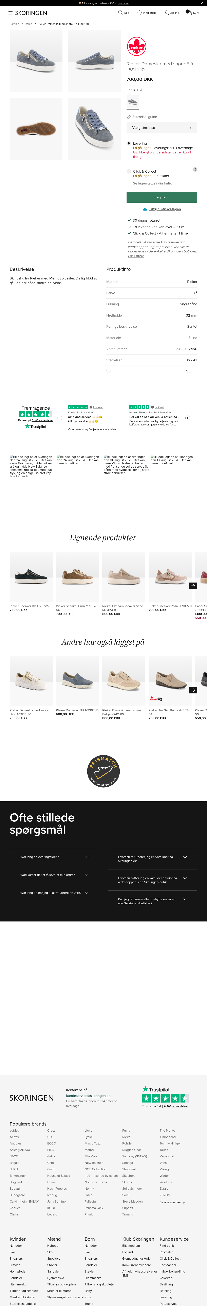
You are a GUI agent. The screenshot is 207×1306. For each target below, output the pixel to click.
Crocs (51, 1130)
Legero (52, 1214)
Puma (126, 1130)
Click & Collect (170, 1258)
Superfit (127, 1208)
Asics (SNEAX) (20, 1150)
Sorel (126, 1195)
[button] (33, 483)
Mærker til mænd (59, 1291)
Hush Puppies (57, 1188)
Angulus (15, 1143)
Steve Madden (132, 1201)
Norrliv (89, 1188)
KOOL (51, 1208)
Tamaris (127, 1214)
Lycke (89, 1137)
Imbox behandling (172, 1271)
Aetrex (14, 1137)
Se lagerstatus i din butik (152, 183)
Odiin (88, 1195)
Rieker (126, 1137)
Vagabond (167, 1156)
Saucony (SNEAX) (134, 1156)
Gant (50, 1163)
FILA (50, 1150)
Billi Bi (14, 1169)
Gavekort (166, 1278)
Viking (164, 1169)
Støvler (15, 1265)
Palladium (91, 1201)
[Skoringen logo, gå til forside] (31, 13)
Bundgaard (17, 1195)
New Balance (94, 1163)
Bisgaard (16, 1182)
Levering (166, 1297)
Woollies (166, 1182)
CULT (51, 1137)
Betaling (165, 1291)
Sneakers (16, 1258)
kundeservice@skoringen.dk (88, 1095)
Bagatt (14, 1163)
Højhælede (17, 1271)
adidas (14, 1130)
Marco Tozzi (93, 1143)
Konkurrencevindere (136, 1265)
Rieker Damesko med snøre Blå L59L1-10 (63, 24)
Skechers (128, 1176)
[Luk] (202, 3)
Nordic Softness (96, 1182)
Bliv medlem (131, 1245)
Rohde (127, 1143)
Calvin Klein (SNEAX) (24, 1201)
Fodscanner (168, 1265)
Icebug (52, 1195)
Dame (28, 24)
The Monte (167, 1130)
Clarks (14, 1214)
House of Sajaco (58, 1176)
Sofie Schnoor (132, 1188)
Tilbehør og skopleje (24, 1291)
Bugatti (15, 1188)
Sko (12, 1252)
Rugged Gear (131, 1150)
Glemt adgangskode (136, 1258)
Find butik (167, 1245)
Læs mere (123, 3)
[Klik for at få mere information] (195, 169)
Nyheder (16, 1245)
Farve (131, 90)
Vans (163, 1163)
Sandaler (16, 1278)
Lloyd (88, 1130)
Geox (51, 1169)
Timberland (168, 1137)
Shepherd (129, 1169)
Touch (164, 1150)
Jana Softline (56, 1201)
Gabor (51, 1156)
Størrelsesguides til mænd (65, 1297)
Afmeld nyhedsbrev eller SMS (139, 1273)
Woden (165, 1176)
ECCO (51, 1143)
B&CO (14, 1156)
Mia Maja (91, 1156)
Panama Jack (94, 1208)
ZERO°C (165, 1195)
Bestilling (166, 1284)
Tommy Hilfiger (170, 1143)
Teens (89, 1304)
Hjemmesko (18, 1284)
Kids (88, 1297)
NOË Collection (96, 1169)
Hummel (53, 1182)
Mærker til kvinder (22, 1297)
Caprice (15, 1208)
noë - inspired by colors (101, 1176)
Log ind (127, 1252)
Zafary (164, 1188)
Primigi (89, 1214)
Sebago (127, 1163)
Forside (14, 24)
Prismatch (166, 1252)
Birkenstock (18, 1176)
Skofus (127, 1182)
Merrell (90, 1150)
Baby (88, 1291)
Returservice (168, 1304)
